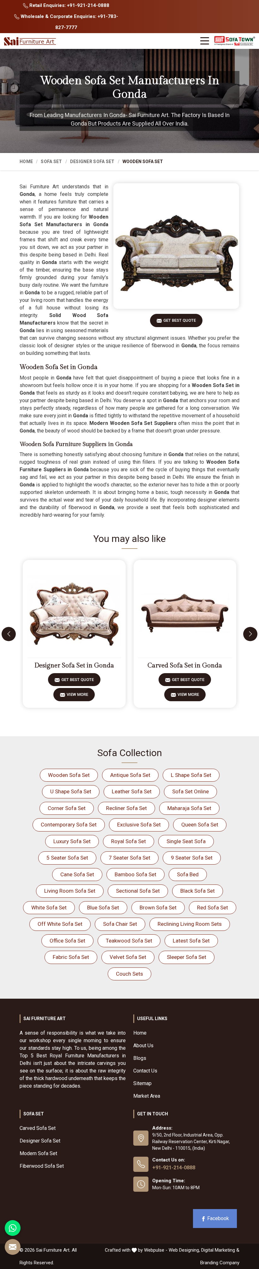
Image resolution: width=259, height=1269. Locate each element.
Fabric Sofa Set (71, 957)
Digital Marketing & (220, 1250)
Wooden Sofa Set (69, 775)
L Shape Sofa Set (191, 775)
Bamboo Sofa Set (135, 874)
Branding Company (219, 1263)
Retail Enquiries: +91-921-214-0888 (68, 5)
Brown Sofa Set (158, 907)
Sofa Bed (188, 874)
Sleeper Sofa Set (186, 957)
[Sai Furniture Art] (30, 41)
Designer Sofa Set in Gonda (74, 665)
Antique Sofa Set (130, 775)
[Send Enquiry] (13, 1247)
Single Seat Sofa (186, 841)
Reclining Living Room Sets (190, 924)
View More (77, 694)
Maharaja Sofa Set (189, 808)
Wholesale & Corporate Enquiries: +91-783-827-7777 (68, 22)
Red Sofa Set (212, 907)
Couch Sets (129, 974)
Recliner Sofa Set (126, 808)
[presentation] (9, 634)
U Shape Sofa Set (70, 791)
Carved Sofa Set (38, 1128)
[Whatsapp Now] (13, 1228)
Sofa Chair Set (120, 924)
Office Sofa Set (67, 940)
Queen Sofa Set (199, 824)
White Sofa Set (49, 907)
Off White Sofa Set (60, 924)
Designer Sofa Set (92, 161)
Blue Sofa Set (103, 907)
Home (26, 161)
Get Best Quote (179, 320)
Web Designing (184, 1250)
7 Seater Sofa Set (129, 858)
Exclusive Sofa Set (139, 824)
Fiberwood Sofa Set (42, 1166)
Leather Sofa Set (132, 791)
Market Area (146, 1096)
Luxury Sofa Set (72, 841)
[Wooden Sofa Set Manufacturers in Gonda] (176, 246)
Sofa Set (51, 161)
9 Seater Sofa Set (192, 858)
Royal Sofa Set (128, 841)
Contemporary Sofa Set (69, 824)
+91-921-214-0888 (173, 1168)
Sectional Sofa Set (138, 891)
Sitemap (142, 1083)
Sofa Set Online (190, 791)
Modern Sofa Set (38, 1153)
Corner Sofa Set (67, 808)
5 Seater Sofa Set (67, 858)
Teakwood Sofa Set (129, 940)
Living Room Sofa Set (69, 891)
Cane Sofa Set (77, 874)
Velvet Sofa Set (128, 957)
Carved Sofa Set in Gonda (185, 665)
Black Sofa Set (197, 891)
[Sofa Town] (234, 41)
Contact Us (145, 1071)
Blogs (139, 1058)
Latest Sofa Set (191, 940)
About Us (143, 1046)
